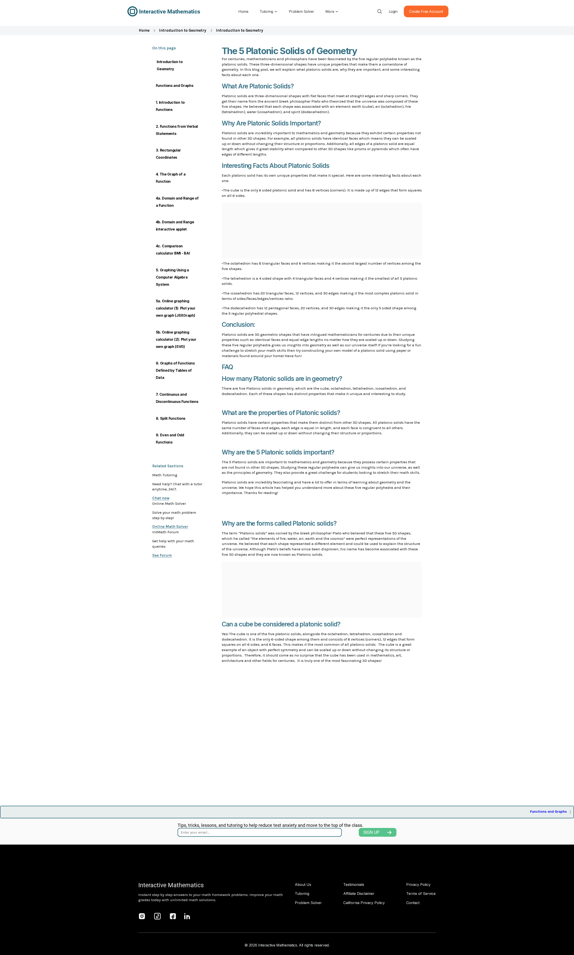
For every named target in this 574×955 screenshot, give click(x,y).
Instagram (142, 916)
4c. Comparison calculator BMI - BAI (173, 249)
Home (144, 30)
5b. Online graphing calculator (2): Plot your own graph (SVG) (176, 339)
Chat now (161, 498)
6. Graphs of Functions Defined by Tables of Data (175, 370)
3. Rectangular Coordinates (168, 154)
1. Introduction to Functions (170, 106)
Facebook (172, 916)
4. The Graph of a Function (171, 178)
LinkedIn (187, 916)
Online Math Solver (170, 526)
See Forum (162, 555)
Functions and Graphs (175, 85)
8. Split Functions (170, 418)
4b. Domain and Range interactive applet (175, 225)
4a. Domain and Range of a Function (177, 202)
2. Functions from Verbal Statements (177, 130)
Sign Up (371, 832)
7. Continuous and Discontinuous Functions (177, 398)
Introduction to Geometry (182, 30)
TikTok (157, 916)
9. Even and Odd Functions (170, 438)
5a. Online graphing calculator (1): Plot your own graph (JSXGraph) (176, 308)
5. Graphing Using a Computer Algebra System (172, 277)
